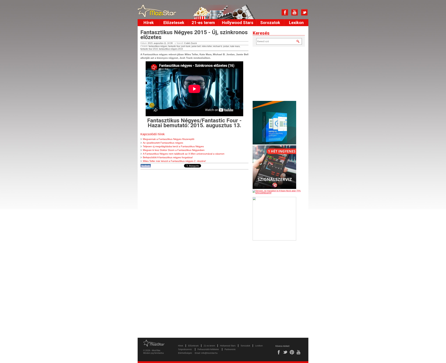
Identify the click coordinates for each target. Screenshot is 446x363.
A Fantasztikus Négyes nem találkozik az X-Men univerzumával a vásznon (183, 153)
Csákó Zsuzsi (190, 43)
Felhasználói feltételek (208, 349)
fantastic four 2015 (149, 49)
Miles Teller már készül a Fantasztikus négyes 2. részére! (174, 161)
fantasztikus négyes (158, 46)
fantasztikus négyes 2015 (171, 49)
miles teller (207, 46)
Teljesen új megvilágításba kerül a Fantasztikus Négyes (173, 146)
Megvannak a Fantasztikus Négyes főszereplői (168, 139)
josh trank (185, 46)
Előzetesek (173, 22)
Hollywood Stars (237, 22)
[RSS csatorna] (275, 12)
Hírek (148, 22)
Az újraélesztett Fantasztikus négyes (163, 142)
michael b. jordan (221, 46)
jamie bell (196, 46)
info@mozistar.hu (209, 353)
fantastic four (174, 46)
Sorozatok (270, 22)
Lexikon (296, 22)
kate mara (235, 46)
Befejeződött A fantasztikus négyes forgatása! (168, 157)
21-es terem (203, 22)
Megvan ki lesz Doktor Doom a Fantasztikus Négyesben (174, 150)
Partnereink (230, 349)
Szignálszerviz (185, 349)
